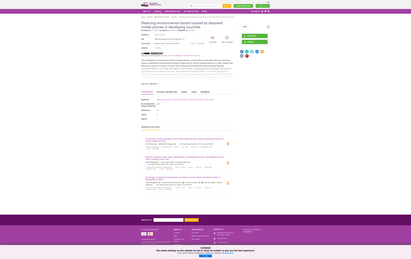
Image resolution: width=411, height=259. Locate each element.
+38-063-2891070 (222, 242)
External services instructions (200, 236)
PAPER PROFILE (147, 92)
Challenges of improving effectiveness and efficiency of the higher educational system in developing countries (182, 178)
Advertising (177, 244)
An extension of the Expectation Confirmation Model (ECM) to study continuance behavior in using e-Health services (184, 139)
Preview (250, 42)
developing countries (164, 100)
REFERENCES (205, 92)
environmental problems (180, 100)
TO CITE (192, 43)
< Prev (244, 27)
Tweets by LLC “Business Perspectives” (251, 231)
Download (251, 36)
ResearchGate (247, 51)
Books (204, 11)
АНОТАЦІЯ (200, 43)
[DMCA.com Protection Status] (156, 53)
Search (227, 6)
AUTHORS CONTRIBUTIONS (167, 92)
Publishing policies (173, 11)
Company (177, 233)
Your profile (195, 233)
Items (263, 6)
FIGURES (184, 92)
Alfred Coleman (160, 35)
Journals (158, 11)
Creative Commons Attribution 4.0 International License (181, 56)
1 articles (158, 48)
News (175, 236)
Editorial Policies (191, 11)
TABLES (194, 92)
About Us (147, 11)
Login (268, 2)
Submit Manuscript (243, 6)
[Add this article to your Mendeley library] (247, 56)
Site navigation (195, 239)
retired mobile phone (197, 100)
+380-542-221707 (222, 238)
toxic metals (209, 100)
